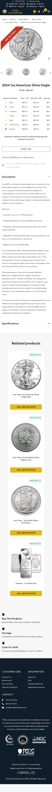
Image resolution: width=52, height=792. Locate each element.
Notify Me (26, 149)
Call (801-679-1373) (26, 407)
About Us (32, 677)
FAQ (29, 680)
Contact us (6, 677)
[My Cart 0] (44, 11)
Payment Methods (35, 684)
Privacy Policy (7, 684)
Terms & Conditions (10, 687)
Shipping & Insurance (36, 687)
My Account (7, 680)
